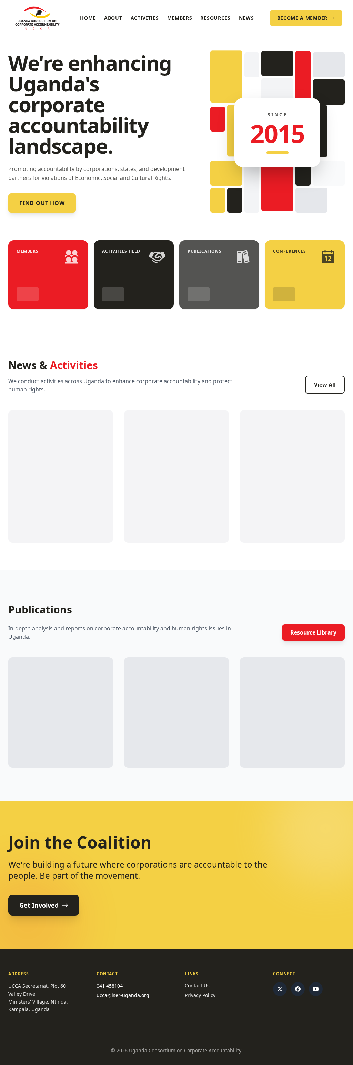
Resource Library (313, 632)
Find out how (42, 203)
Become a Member (302, 17)
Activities (145, 17)
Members (179, 17)
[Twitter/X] (280, 989)
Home (88, 17)
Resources (215, 17)
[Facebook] (298, 989)
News (246, 17)
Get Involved (39, 905)
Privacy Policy (200, 995)
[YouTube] (316, 989)
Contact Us (197, 985)
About (113, 17)
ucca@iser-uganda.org (123, 995)
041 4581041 (111, 985)
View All (325, 384)
